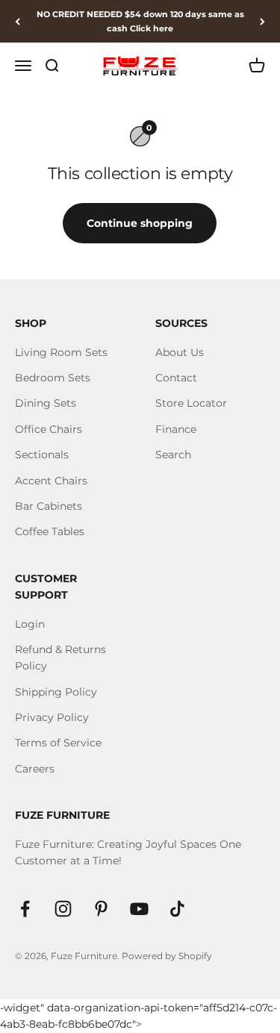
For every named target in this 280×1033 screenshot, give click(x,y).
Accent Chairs (51, 480)
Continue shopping (140, 223)
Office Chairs (48, 429)
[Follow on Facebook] (25, 909)
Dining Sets (45, 403)
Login (30, 624)
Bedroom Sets (52, 377)
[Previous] (17, 21)
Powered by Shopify (167, 955)
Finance (175, 429)
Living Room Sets (61, 352)
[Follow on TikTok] (177, 909)
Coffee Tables (49, 531)
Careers (35, 768)
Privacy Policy (52, 717)
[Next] (262, 21)
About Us (179, 352)
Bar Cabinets (48, 506)
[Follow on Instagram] (63, 909)
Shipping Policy (56, 692)
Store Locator (191, 403)
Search (173, 454)
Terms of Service (58, 742)
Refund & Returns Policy (60, 657)
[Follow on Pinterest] (101, 909)
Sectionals (42, 454)
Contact (176, 377)
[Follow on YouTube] (139, 909)
